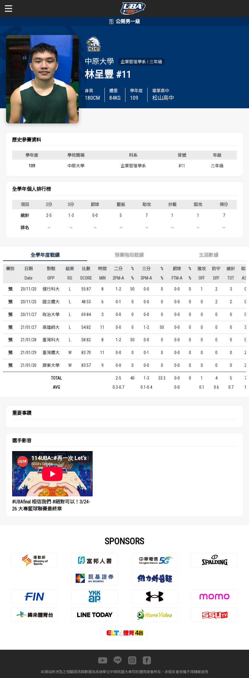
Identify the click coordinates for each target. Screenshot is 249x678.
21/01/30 (28, 365)
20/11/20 (28, 289)
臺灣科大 (51, 339)
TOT (230, 278)
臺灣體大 (51, 352)
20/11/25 (28, 301)
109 (32, 165)
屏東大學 (51, 365)
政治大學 (51, 314)
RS (69, 278)
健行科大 (51, 289)
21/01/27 (28, 327)
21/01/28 (28, 339)
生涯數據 (208, 255)
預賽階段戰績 (129, 255)
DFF (216, 278)
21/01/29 (28, 352)
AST (245, 278)
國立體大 (51, 301)
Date (28, 278)
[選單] (8, 8)
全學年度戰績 (45, 255)
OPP (51, 278)
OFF (202, 278)
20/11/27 (28, 314)
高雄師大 (51, 327)
